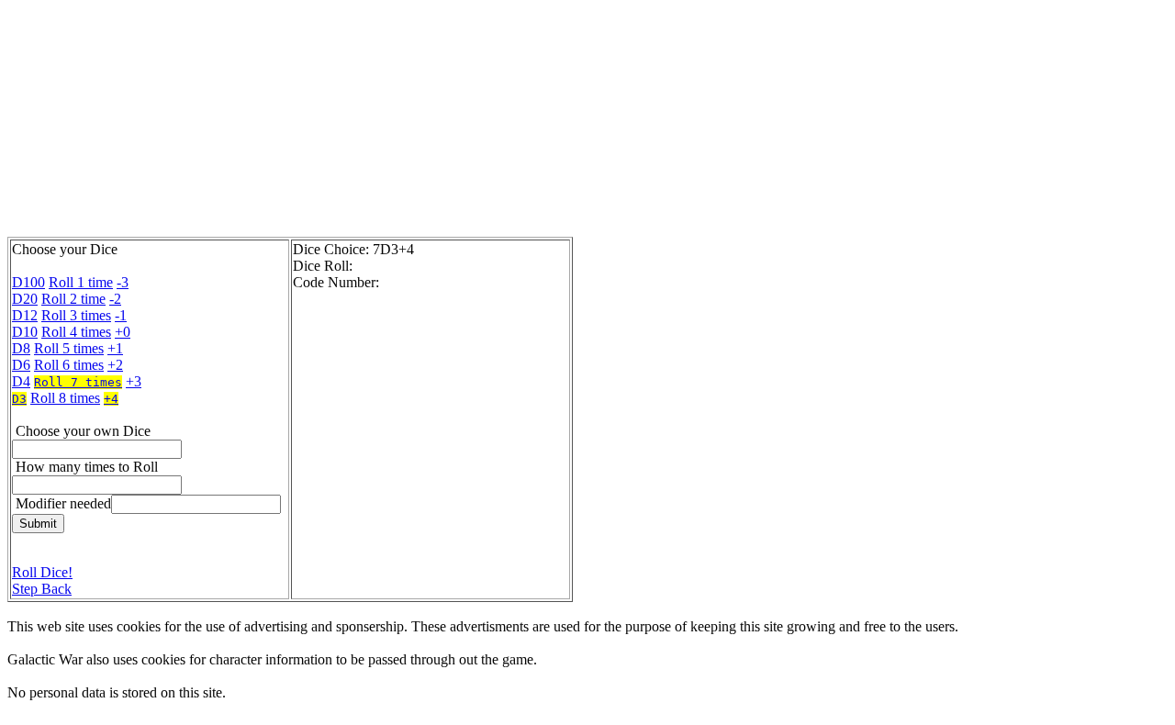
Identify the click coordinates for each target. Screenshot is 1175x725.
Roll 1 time (81, 282)
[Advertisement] (452, 122)
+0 (122, 332)
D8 (21, 348)
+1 (115, 348)
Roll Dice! (42, 572)
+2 (115, 365)
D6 (21, 365)
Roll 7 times (78, 382)
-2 (115, 299)
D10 (25, 332)
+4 (111, 399)
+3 (133, 381)
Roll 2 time (73, 299)
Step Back (42, 589)
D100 (28, 282)
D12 (25, 315)
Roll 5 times (69, 348)
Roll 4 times (76, 332)
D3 (19, 399)
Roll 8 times (65, 398)
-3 (123, 282)
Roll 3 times (76, 315)
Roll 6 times (69, 365)
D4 (21, 381)
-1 (121, 315)
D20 (25, 299)
